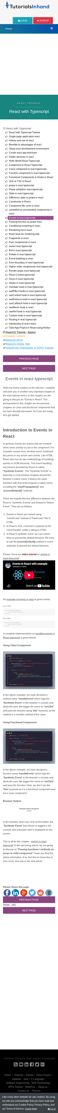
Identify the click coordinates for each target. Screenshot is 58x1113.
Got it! (53, 1109)
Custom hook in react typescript (25, 315)
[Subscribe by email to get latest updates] (21, 1065)
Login (23, 20)
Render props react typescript (24, 270)
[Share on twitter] (32, 892)
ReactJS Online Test (18, 343)
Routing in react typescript (22, 319)
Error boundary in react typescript (26, 262)
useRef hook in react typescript (25, 311)
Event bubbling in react (21, 258)
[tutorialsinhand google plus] (42, 1065)
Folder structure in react (21, 157)
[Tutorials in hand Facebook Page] (32, 1065)
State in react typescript (21, 193)
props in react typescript (21, 185)
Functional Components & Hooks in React (31, 177)
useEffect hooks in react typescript (27, 291)
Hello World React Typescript (24, 161)
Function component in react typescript (29, 173)
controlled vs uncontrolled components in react (30, 212)
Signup (44, 20)
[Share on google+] (23, 892)
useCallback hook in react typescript (28, 303)
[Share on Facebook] (7, 892)
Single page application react (24, 136)
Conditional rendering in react (24, 226)
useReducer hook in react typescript (28, 299)
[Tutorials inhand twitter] (37, 1065)
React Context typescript (22, 274)
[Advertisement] (29, 64)
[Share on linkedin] (15, 892)
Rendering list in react (20, 230)
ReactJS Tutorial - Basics (20, 332)
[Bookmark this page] (48, 892)
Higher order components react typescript (30, 266)
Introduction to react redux (22, 323)
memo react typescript (20, 246)
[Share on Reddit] (40, 892)
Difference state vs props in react (26, 197)
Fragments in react (19, 238)
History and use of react (21, 140)
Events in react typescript (22, 218)
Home (8, 28)
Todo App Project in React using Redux (29, 327)
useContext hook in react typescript (27, 295)
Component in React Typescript (25, 165)
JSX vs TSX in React (20, 181)
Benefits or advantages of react (25, 144)
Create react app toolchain (23, 152)
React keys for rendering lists (24, 234)
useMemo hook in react (21, 307)
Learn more (31, 1108)
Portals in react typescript (22, 254)
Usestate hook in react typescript (26, 287)
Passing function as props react (25, 222)
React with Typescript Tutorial (24, 132)
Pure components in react (22, 242)
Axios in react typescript (21, 279)
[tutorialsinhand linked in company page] (26, 1065)
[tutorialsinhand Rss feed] (16, 1065)
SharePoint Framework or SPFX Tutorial (29, 347)
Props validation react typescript (26, 189)
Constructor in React (19, 201)
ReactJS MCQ (14, 339)
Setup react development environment (29, 148)
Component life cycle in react (24, 205)
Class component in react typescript (27, 169)
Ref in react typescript (20, 250)
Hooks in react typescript (22, 283)
